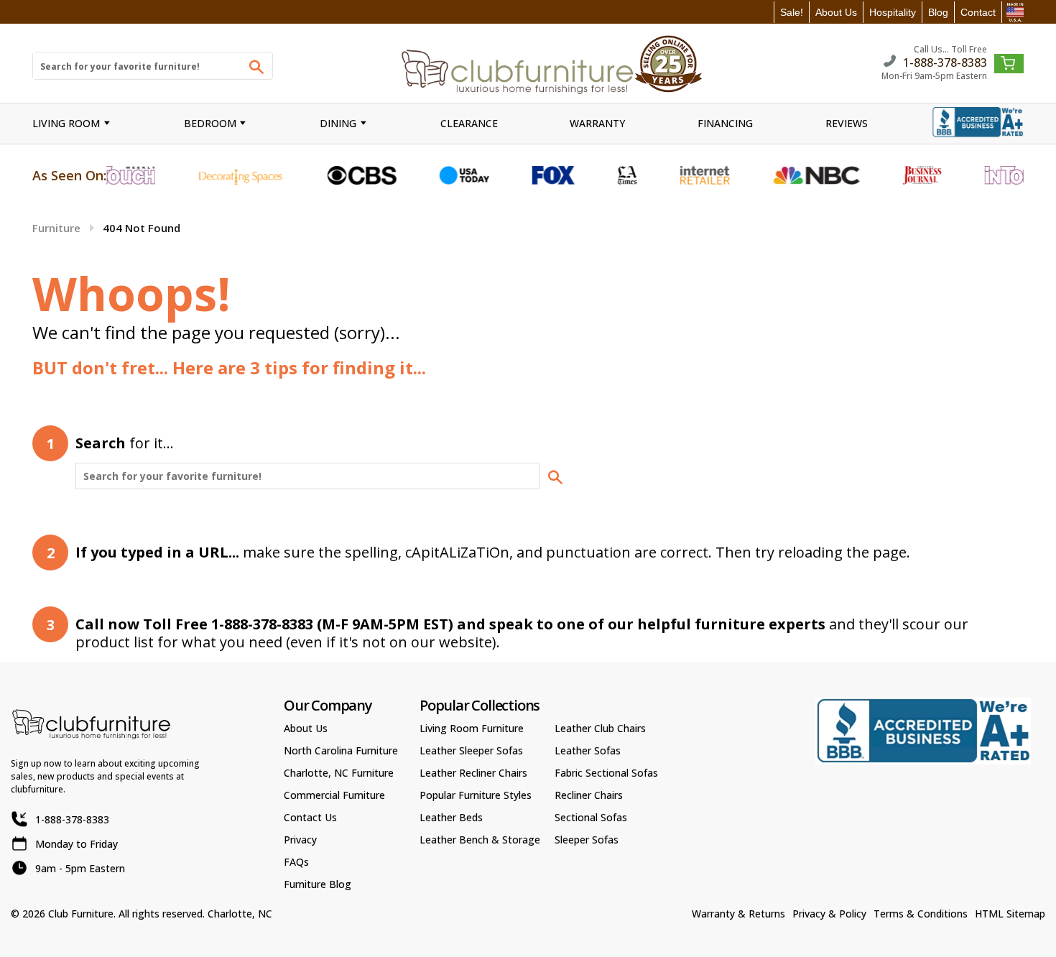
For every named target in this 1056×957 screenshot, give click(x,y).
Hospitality (892, 12)
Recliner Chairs (589, 795)
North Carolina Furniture (341, 750)
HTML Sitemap (1010, 913)
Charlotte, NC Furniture (339, 773)
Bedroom (210, 123)
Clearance (469, 123)
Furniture (56, 228)
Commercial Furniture (334, 795)
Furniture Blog (317, 884)
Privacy (300, 839)
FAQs (296, 862)
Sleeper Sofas (587, 839)
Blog (938, 12)
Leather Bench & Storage (480, 839)
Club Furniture (81, 913)
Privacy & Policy (829, 913)
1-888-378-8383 (945, 61)
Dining (338, 123)
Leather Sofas (588, 750)
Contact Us (310, 817)
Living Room (66, 123)
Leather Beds (451, 817)
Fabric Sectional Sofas (606, 773)
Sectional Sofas (591, 817)
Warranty (597, 123)
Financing (725, 123)
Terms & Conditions (921, 913)
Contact (978, 12)
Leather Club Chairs (600, 728)
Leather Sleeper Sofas (471, 750)
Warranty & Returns (738, 913)
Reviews (846, 123)
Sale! (791, 12)
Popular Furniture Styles (476, 795)
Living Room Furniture (472, 728)
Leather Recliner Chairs (473, 773)
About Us (836, 12)
